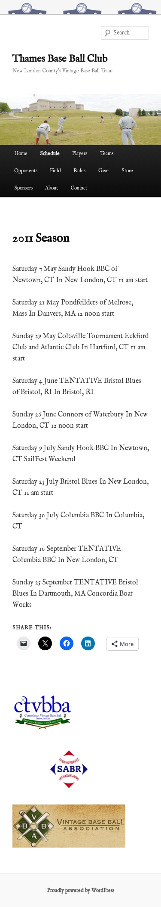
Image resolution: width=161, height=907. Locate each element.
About (51, 188)
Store (127, 171)
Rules (79, 171)
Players (79, 153)
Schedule (50, 153)
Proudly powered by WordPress (80, 890)
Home (20, 153)
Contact (78, 188)
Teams (106, 153)
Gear (103, 171)
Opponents (25, 171)
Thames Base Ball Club (60, 58)
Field (55, 171)
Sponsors (23, 188)
